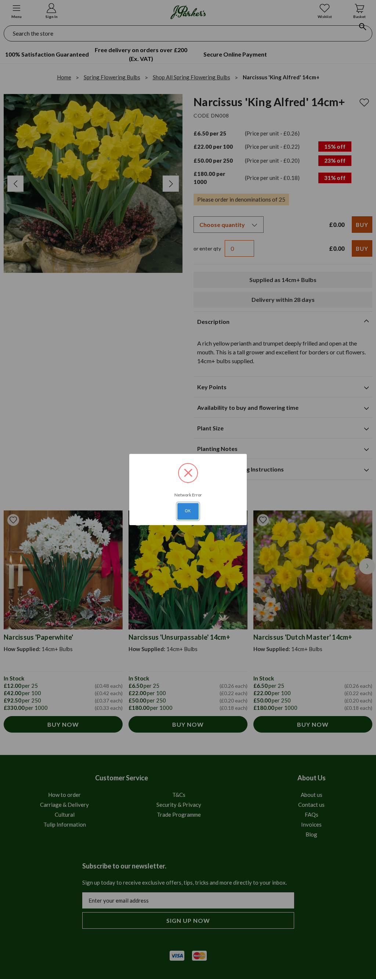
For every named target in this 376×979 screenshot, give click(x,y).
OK (188, 511)
